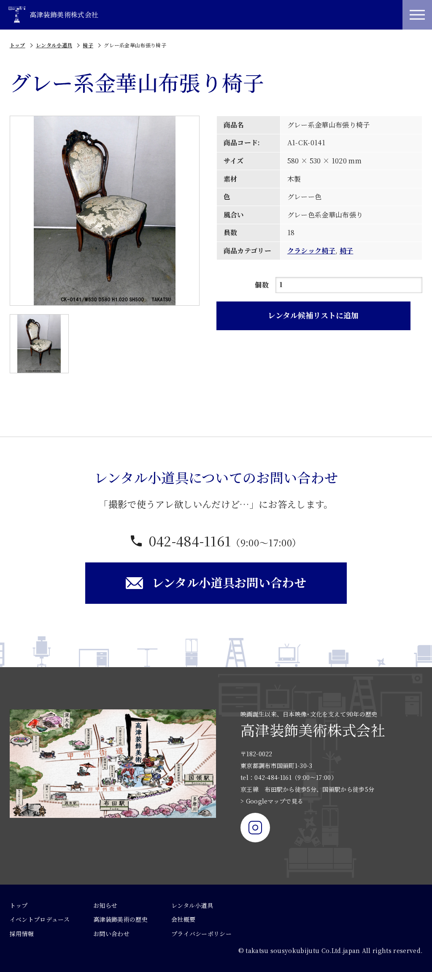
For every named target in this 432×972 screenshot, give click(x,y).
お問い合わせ (111, 933)
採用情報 (22, 933)
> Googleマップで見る (271, 801)
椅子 (88, 45)
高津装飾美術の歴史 (120, 919)
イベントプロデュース (40, 919)
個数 (262, 285)
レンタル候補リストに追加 (313, 315)
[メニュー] (417, 15)
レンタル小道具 (54, 45)
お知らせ (105, 905)
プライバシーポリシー (201, 933)
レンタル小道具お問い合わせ (229, 582)
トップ (17, 45)
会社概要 (183, 919)
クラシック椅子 (311, 250)
